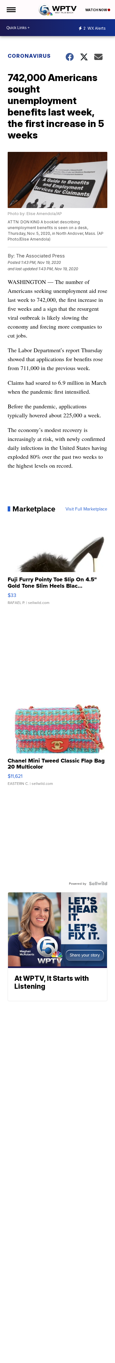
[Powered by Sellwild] (98, 883)
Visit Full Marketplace (86, 509)
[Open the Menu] (11, 10)
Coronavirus (29, 56)
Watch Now (96, 10)
